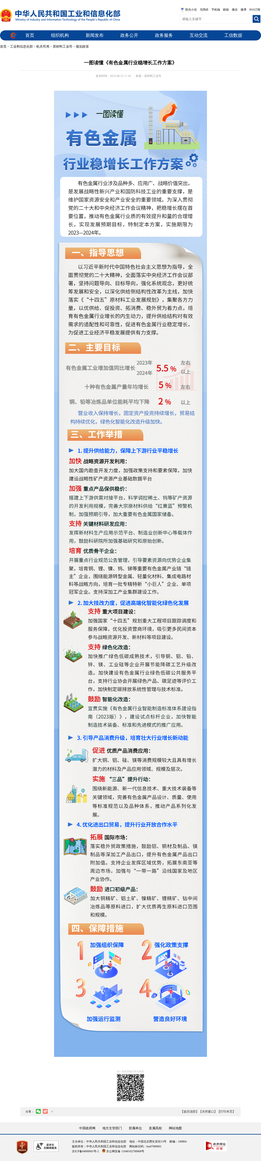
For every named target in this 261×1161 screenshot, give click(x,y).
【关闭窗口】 (208, 1111)
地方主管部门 (112, 1128)
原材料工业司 (62, 46)
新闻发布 (95, 35)
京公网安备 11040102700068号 (125, 1151)
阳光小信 (191, 9)
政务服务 (164, 35)
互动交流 (199, 35)
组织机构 (60, 35)
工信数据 (233, 35)
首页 (29, 35)
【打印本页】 (226, 1111)
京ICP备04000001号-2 (85, 1151)
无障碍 (204, 9)
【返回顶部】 (189, 1111)
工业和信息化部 (21, 46)
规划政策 (82, 46)
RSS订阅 (254, 9)
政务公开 (129, 35)
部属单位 (135, 1128)
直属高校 (155, 1128)
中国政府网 (87, 1128)
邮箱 (226, 9)
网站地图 (175, 1128)
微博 (243, 9)
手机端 (215, 9)
